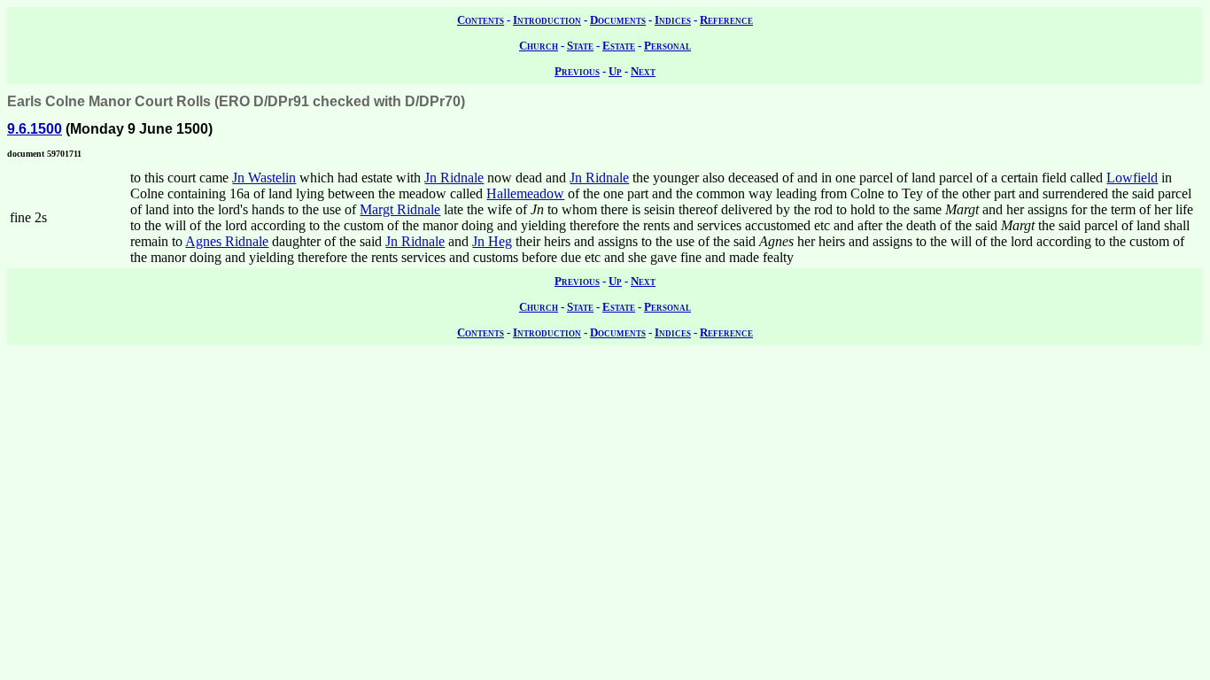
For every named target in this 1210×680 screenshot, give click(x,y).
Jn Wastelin (264, 177)
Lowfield (1132, 177)
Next (643, 71)
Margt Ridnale (400, 209)
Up (615, 71)
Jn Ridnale (454, 177)
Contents (480, 20)
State (580, 45)
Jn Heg (492, 241)
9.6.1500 (34, 128)
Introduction (547, 20)
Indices (673, 20)
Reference (726, 20)
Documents (618, 20)
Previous (577, 71)
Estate (618, 45)
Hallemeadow (525, 193)
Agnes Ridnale (226, 241)
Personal (667, 45)
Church (538, 45)
